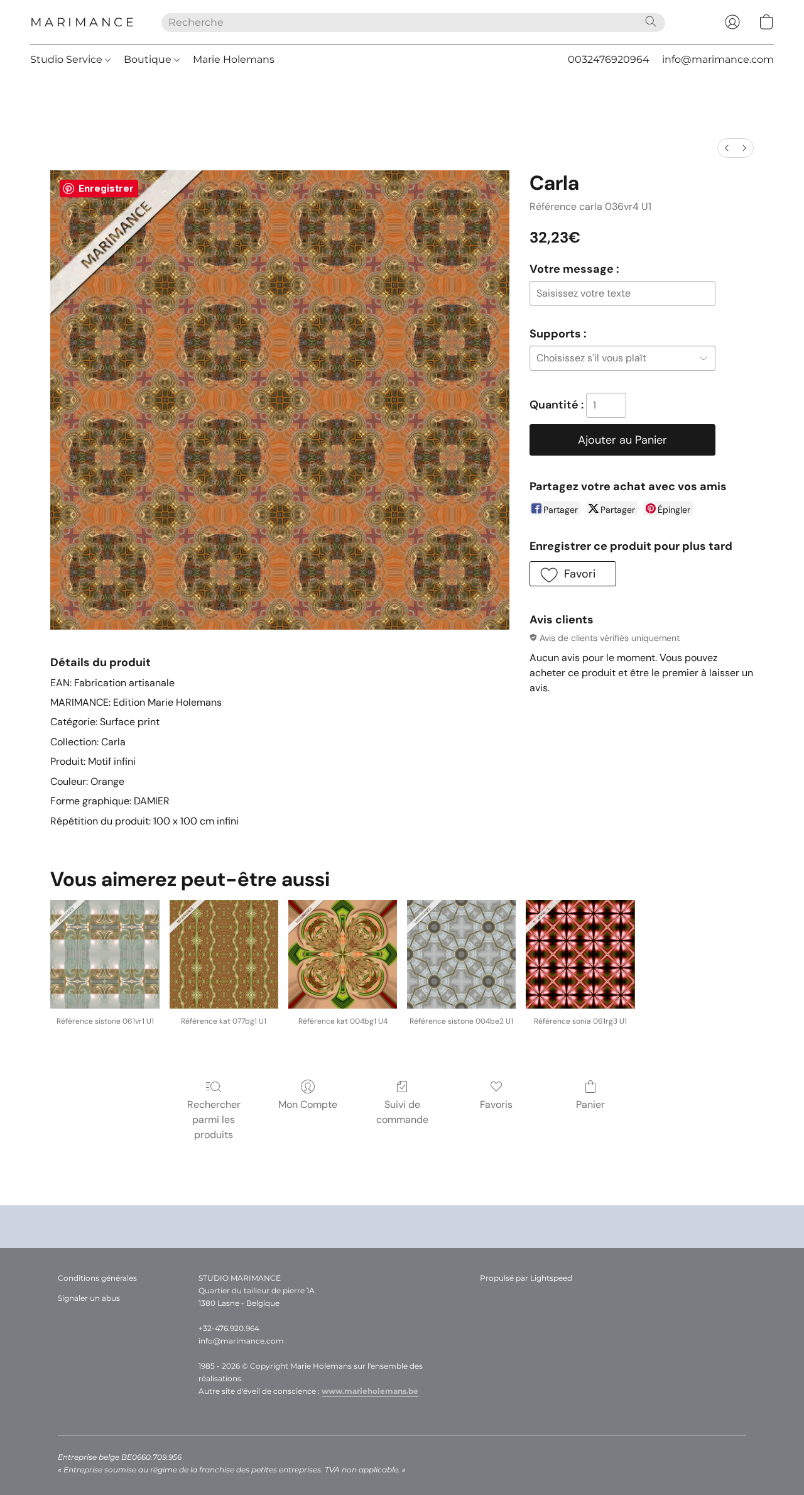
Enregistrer (106, 188)
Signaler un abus (89, 1298)
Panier (590, 1104)
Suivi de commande (402, 1112)
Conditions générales (97, 1278)
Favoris (496, 1104)
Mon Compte (307, 1104)
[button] (83, 22)
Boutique (149, 59)
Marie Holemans (233, 59)
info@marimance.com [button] (718, 59)
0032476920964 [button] (608, 59)
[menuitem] (727, 148)
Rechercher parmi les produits (214, 1119)
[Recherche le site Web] (650, 21)
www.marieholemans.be (370, 1391)
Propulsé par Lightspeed (526, 1278)
